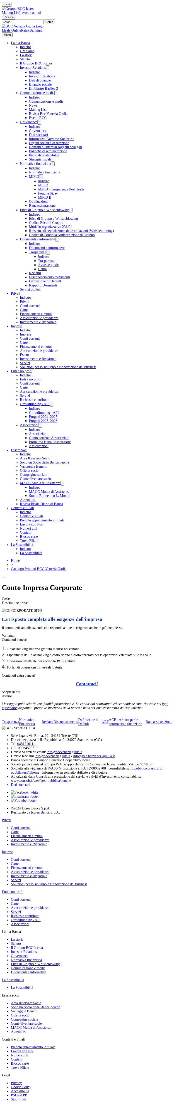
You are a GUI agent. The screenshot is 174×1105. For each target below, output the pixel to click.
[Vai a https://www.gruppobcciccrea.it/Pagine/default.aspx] (18, 8)
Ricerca (9, 17)
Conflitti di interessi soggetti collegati (55, 147)
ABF (105, 722)
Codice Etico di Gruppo (46, 222)
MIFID (34, 176)
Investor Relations (33, 67)
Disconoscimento (65, 722)
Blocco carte (29, 536)
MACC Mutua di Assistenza (40, 483)
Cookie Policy (21, 1087)
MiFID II (44, 197)
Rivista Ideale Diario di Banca (41, 504)
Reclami (35, 273)
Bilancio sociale (40, 84)
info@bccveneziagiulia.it (64, 752)
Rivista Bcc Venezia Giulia (48, 114)
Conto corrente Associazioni (49, 438)
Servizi (25, 363)
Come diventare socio (35, 479)
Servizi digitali (30, 289)
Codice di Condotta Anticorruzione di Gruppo (62, 235)
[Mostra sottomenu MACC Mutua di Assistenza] (62, 483)
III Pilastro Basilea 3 (43, 88)
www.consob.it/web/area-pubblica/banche (41, 780)
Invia (7, 4)
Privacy (16, 1083)
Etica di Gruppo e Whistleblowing (44, 210)
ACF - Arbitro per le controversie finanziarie (125, 722)
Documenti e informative (38, 239)
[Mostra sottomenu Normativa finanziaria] (53, 163)
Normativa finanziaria (35, 163)
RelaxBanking (31, 30)
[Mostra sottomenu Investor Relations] (47, 67)
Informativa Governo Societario (51, 139)
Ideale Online (11, 30)
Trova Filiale (29, 541)
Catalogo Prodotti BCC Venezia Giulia (38, 569)
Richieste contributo (34, 400)
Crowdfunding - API (35, 404)
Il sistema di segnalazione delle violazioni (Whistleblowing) (71, 231)
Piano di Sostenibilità (44, 155)
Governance (28, 122)
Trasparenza (37, 252)
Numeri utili (28, 528)
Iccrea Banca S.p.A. (45, 812)
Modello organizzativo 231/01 (50, 227)
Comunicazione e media (37, 93)
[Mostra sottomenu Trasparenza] (48, 252)
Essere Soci (19, 450)
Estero (24, 355)
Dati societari (38, 135)
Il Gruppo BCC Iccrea (36, 63)
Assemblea (28, 500)
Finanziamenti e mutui (36, 314)
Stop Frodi (18, 1099)
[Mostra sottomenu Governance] (39, 122)
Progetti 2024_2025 (43, 417)
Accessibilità (20, 1091)
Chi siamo (27, 51)
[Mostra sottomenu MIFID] (41, 176)
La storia (26, 55)
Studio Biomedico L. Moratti (49, 496)
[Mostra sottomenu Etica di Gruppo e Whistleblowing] (70, 210)
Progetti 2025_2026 (43, 421)
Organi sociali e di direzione (49, 143)
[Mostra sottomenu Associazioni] (40, 425)
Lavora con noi (30, 13)
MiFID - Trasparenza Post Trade (61, 189)
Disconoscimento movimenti (49, 277)
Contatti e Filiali (22, 508)
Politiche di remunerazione (48, 151)
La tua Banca (20, 43)
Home (15, 560)
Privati (15, 293)
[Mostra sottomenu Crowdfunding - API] (51, 404)
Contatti (25, 532)
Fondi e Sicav (48, 193)
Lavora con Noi (31, 524)
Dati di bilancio (40, 80)
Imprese (16, 326)
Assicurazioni (38, 446)
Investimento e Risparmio (38, 322)
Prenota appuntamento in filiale (42, 520)
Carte (24, 310)
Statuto (25, 59)
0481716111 (26, 744)
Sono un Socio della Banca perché (44, 462)
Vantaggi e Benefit (33, 466)
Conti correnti (30, 306)
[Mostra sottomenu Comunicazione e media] (56, 93)
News (33, 105)
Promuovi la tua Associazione (50, 442)
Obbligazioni (38, 201)
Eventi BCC (38, 118)
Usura (42, 269)
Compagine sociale (33, 474)
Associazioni (29, 425)
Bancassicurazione (42, 205)
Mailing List (10, 13)
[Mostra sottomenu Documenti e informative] (57, 239)
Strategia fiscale (40, 159)
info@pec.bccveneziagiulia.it (94, 756)
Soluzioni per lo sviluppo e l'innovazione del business (58, 367)
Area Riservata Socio (35, 458)
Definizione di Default (45, 281)
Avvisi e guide (48, 265)
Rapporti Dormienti (43, 285)
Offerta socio (29, 470)
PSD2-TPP (19, 1095)
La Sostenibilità (22, 545)
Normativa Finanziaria (27, 722)
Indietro (25, 47)
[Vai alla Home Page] (23, 26)
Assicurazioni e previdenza (39, 318)
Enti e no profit (21, 371)
